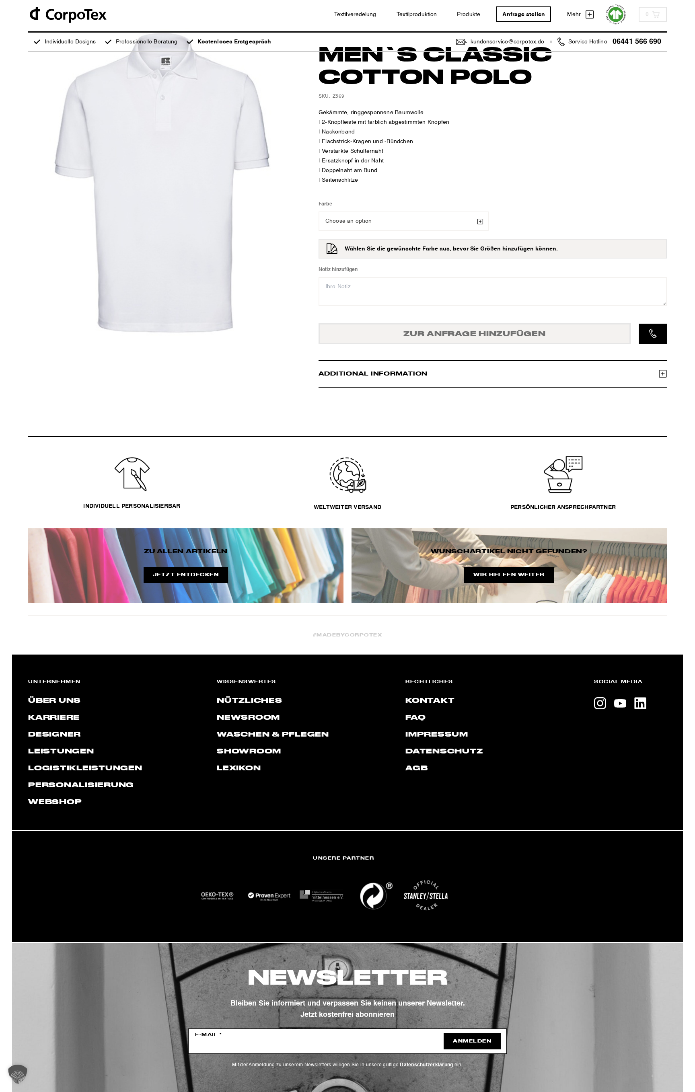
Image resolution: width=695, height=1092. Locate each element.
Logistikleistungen (85, 768)
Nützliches (249, 701)
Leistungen (61, 751)
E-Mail (208, 1035)
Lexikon (239, 768)
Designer (54, 734)
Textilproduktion (417, 14)
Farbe (325, 204)
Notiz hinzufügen (338, 269)
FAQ (415, 717)
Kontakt (429, 701)
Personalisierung (81, 785)
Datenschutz (444, 751)
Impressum (436, 734)
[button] (17, 1074)
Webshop (55, 802)
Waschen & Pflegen (273, 734)
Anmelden (472, 1041)
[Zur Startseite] (67, 14)
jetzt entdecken (186, 575)
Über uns (54, 701)
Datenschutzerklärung (426, 1065)
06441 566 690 (637, 41)
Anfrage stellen (523, 14)
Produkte (468, 14)
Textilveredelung (355, 14)
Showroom (249, 751)
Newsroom (248, 717)
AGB (416, 768)
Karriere (54, 717)
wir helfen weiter (509, 575)
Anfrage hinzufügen (474, 334)
